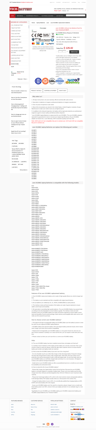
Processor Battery (17, 48)
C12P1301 (14, 146)
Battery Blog (59, 15)
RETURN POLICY (66, 2)
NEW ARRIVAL (20, 15)
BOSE (12, 407)
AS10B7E (34, 137)
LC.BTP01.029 (35, 167)
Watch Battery (15, 39)
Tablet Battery (15, 28)
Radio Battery (15, 58)
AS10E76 (34, 135)
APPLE (12, 414)
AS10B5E (34, 142)
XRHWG (14, 164)
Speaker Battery (16, 61)
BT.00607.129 (35, 166)
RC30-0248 (15, 159)
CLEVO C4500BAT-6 (55, 414)
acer (48, 22)
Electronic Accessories (47, 15)
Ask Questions (59, 44)
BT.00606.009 (35, 155)
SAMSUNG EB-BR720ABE (56, 412)
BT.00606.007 (35, 153)
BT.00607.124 (35, 162)
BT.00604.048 (35, 148)
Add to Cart (74, 51)
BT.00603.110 (35, 171)
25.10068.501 (15, 161)
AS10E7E (34, 139)
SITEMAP (84, 2)
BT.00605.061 (35, 150)
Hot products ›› (24, 170)
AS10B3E (34, 176)
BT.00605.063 (35, 151)
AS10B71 (34, 130)
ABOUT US (52, 2)
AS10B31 (34, 175)
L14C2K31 (14, 167)
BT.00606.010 (35, 157)
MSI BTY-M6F (54, 404)
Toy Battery (14, 45)
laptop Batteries (41, 22)
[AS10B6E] (34, 31)
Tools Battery (15, 33)
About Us (33, 404)
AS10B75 (34, 133)
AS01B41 (34, 173)
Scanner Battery (16, 42)
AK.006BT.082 (35, 169)
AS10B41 (34, 178)
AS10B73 (34, 132)
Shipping (33, 414)
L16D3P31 (23, 161)
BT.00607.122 (35, 159)
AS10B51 (34, 141)
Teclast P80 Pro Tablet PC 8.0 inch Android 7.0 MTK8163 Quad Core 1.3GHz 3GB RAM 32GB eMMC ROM (18, 152)
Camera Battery (16, 31)
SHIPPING (74, 2)
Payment (33, 412)
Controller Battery (17, 55)
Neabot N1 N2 (20, 71)
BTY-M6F (20, 164)
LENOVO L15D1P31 (55, 409)
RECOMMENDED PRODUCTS (32, 15)
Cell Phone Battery (17, 25)
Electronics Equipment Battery (18, 51)
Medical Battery (16, 36)
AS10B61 (34, 144)
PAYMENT (58, 2)
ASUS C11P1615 (54, 407)
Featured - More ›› (22, 79)
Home (12, 15)
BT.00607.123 (35, 160)
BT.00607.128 (35, 164)
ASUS (12, 404)
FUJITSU (13, 412)
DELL (12, 409)
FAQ (79, 2)
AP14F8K (14, 143)
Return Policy (34, 407)
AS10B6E (34, 146)
